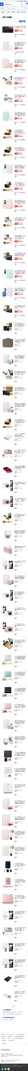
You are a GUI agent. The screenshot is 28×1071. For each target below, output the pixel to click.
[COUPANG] (5, 1050)
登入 (18, 1)
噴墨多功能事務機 (6, 1012)
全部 (2, 8)
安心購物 (3, 1038)
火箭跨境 (8, 12)
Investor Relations (10, 1034)
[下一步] (18, 1006)
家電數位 (13, 12)
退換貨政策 (3, 1036)
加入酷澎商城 (3, 1040)
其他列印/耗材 (18, 1014)
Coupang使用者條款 (20, 1034)
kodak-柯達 (5, 1019)
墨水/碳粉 (19, 1012)
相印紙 (4, 1014)
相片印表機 (23, 12)
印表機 (18, 12)
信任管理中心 (10, 1036)
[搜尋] (25, 8)
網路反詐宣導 (11, 1040)
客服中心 (25, 1)
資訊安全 (8, 1038)
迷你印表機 (11, 1019)
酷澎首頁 (3, 12)
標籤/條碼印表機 (10, 1014)
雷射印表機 (13, 1012)
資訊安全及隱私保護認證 (17, 1038)
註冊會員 (21, 1)
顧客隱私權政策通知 (19, 1036)
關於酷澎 (3, 1034)
